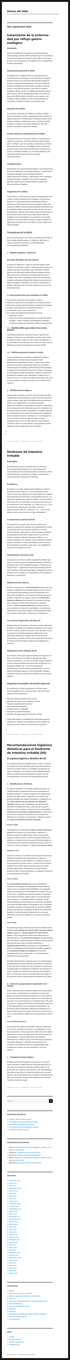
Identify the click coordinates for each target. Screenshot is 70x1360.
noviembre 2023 (15, 1204)
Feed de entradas (15, 1339)
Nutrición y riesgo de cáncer (19, 1130)
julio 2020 (12, 1227)
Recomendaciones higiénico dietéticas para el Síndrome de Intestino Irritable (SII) (29, 749)
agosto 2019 (13, 1242)
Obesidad (12, 1311)
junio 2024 (13, 1196)
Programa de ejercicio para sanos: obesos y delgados (27, 1314)
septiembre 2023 (15, 1209)
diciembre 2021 (14, 1216)
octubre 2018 (13, 1255)
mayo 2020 (13, 1232)
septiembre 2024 (15, 1188)
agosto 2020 (13, 1224)
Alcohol (11, 1291)
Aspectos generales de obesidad (20, 1293)
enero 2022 (13, 1214)
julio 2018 (12, 1263)
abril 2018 (12, 1270)
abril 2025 (12, 1186)
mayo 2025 (13, 1183)
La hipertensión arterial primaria (28, 1152)
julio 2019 (12, 1245)
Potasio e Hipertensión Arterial (20, 1119)
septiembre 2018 (15, 1258)
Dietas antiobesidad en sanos (19, 1306)
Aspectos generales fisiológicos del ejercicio (24, 1296)
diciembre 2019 (14, 1240)
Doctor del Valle (17, 11)
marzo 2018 (13, 1273)
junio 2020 (13, 1229)
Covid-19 (12, 1298)
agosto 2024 (13, 1191)
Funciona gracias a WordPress (26, 1354)
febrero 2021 (13, 1222)
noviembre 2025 (15, 1180)
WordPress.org (14, 1344)
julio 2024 (12, 1193)
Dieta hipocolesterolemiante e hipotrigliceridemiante (28, 1301)
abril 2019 (12, 1250)
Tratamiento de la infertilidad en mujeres (24, 1127)
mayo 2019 (13, 1247)
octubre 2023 (13, 1206)
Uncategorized (24, 441)
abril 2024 (12, 1198)
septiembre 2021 (15, 1219)
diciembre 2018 (14, 1252)
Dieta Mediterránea (16, 1304)
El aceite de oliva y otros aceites (29, 1163)
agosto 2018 (13, 1260)
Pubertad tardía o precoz (18, 1316)
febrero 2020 (13, 1237)
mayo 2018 (13, 1268)
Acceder (11, 1337)
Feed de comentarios (16, 1342)
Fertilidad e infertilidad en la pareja (21, 1124)
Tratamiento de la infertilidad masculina (23, 1122)
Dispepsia (12, 1309)
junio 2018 (12, 1265)
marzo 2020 (13, 1234)
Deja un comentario (37, 441)
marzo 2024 (13, 1201)
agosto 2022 (13, 1211)
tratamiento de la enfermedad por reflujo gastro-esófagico (28, 39)
